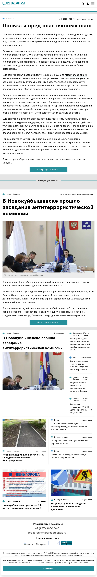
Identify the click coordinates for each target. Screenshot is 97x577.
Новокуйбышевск (13, 194)
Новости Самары (76, 378)
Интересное (11, 19)
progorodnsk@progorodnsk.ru (47, 532)
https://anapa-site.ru (76, 75)
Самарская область (77, 334)
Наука (75, 357)
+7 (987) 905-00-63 (47, 528)
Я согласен (48, 568)
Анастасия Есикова (85, 19)
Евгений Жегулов (86, 194)
